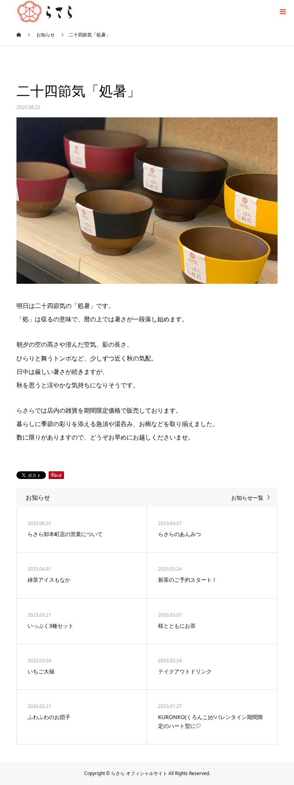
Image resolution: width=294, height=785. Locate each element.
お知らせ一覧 (247, 497)
